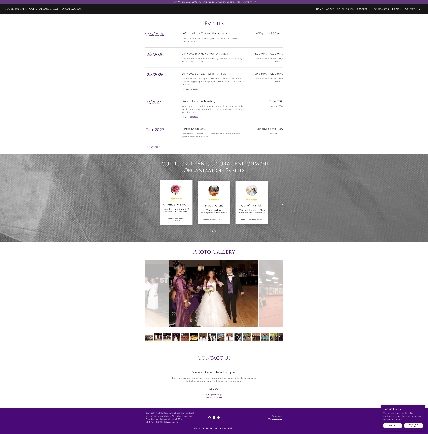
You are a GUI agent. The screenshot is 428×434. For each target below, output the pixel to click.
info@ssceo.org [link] (214, 394)
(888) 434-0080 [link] (214, 397)
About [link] (330, 9)
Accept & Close (413, 426)
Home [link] (319, 9)
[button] (363, 9)
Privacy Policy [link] (227, 428)
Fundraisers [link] (381, 9)
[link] (43, 9)
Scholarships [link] (345, 9)
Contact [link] (410, 9)
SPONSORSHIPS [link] (210, 428)
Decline (393, 426)
